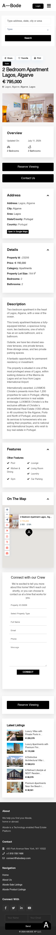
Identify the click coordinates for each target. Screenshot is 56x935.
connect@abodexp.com (18, 858)
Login (38, 6)
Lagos (32, 87)
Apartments (25, 268)
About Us (7, 880)
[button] (28, 167)
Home (5, 875)
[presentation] (8, 107)
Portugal (28, 219)
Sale (7, 64)
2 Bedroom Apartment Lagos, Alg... (36, 517)
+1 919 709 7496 (14, 853)
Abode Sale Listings (12, 885)
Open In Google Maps (18, 232)
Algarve (24, 87)
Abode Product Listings (14, 889)
